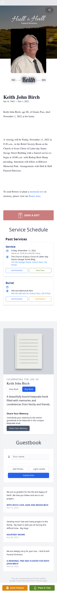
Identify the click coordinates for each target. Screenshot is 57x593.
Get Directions (16, 270)
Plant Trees (40, 270)
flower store (34, 196)
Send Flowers (40, 299)
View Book (13, 389)
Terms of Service (36, 581)
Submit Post (28, 475)
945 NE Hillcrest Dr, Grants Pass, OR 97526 (30, 293)
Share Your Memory (18, 428)
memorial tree (37, 191)
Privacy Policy (20, 581)
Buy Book (29, 389)
